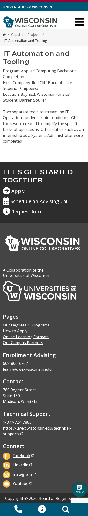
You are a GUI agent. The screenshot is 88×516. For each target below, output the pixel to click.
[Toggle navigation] (79, 21)
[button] (42, 510)
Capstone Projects (25, 34)
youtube (20, 483)
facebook (21, 455)
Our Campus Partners (23, 342)
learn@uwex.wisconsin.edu (27, 369)
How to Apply (15, 331)
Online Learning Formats (26, 336)
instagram (22, 474)
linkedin (20, 465)
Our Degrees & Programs (26, 325)
